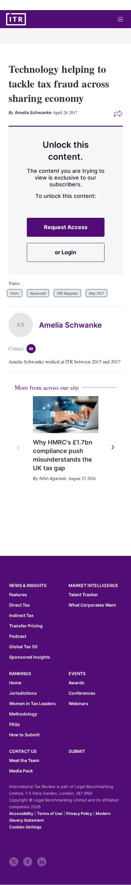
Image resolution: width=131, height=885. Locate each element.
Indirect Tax (21, 615)
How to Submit (24, 735)
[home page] (16, 19)
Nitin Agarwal (52, 478)
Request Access (65, 227)
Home (15, 683)
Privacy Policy (79, 813)
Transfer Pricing (26, 626)
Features (18, 595)
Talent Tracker (83, 595)
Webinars (78, 703)
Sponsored (38, 293)
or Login (65, 252)
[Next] (112, 447)
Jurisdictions (23, 693)
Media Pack (21, 771)
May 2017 (96, 293)
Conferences (82, 693)
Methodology (23, 714)
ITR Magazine (67, 293)
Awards (76, 683)
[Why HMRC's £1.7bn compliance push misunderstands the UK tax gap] (65, 414)
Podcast (17, 636)
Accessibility (21, 813)
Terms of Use (49, 813)
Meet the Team (24, 760)
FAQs (14, 724)
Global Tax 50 (23, 647)
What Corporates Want (92, 605)
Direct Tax (19, 605)
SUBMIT (77, 751)
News (14, 293)
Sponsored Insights (29, 657)
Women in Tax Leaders (32, 703)
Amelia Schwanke (70, 325)
